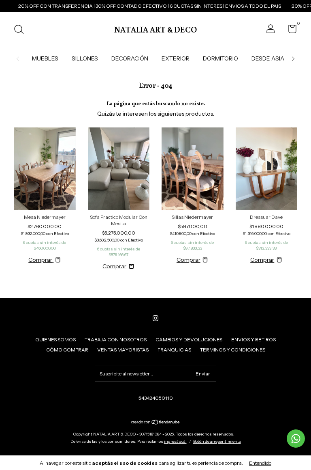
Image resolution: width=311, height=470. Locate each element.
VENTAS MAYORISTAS (123, 350)
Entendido (260, 463)
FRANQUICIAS (174, 350)
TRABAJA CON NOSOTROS (116, 339)
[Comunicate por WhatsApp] (296, 438)
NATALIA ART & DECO (155, 29)
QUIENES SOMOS (55, 339)
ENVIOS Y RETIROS (253, 339)
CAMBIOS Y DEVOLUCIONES (189, 339)
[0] (289, 31)
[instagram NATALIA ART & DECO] (155, 318)
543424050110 (155, 398)
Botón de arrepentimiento (217, 441)
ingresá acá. (175, 441)
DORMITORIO (220, 58)
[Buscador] (22, 30)
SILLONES (85, 58)
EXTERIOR (176, 58)
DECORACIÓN (129, 58)
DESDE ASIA (267, 58)
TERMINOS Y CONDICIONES (232, 350)
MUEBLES (45, 58)
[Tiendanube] (155, 423)
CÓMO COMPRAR (67, 350)
